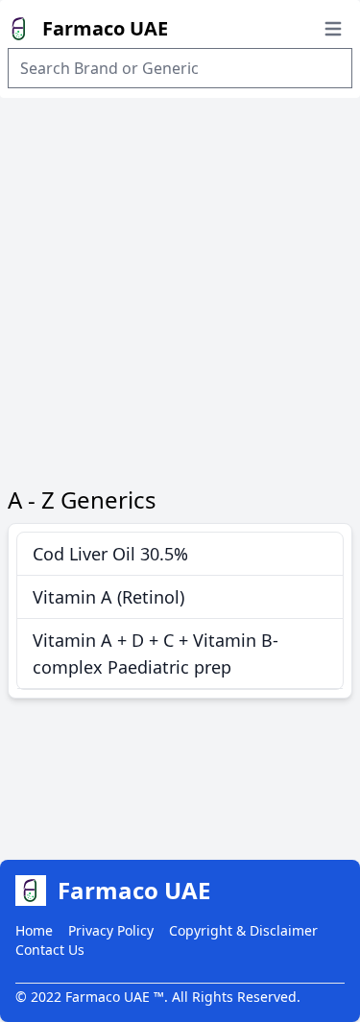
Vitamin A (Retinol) (108, 596)
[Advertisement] (180, 287)
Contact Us (49, 949)
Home (34, 930)
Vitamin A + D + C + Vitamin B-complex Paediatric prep (155, 653)
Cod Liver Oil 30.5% (110, 553)
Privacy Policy (111, 930)
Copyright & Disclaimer (243, 930)
